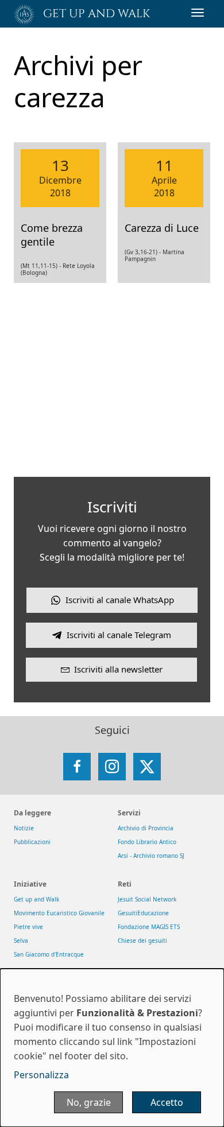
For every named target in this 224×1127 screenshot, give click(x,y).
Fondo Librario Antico (147, 842)
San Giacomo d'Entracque (49, 954)
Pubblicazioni (32, 842)
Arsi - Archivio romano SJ (151, 856)
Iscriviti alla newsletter (118, 669)
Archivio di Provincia (145, 828)
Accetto (166, 1102)
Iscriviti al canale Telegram (119, 634)
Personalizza (41, 1074)
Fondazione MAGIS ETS (149, 927)
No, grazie (89, 1102)
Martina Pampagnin (154, 255)
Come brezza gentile (52, 234)
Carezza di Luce (162, 228)
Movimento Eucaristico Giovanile (59, 913)
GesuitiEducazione (143, 913)
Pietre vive (28, 927)
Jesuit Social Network (147, 899)
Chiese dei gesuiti (142, 940)
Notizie (24, 828)
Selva (21, 940)
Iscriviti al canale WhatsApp (119, 599)
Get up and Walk (36, 899)
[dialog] (112, 1048)
